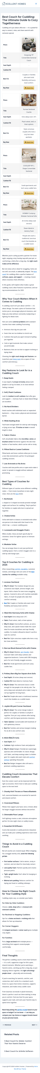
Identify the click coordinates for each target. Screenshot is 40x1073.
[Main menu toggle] (36, 4)
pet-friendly (25, 652)
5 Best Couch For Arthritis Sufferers (18, 1051)
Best (5, 603)
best (17, 494)
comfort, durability (21, 569)
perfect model (22, 1010)
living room (17, 359)
